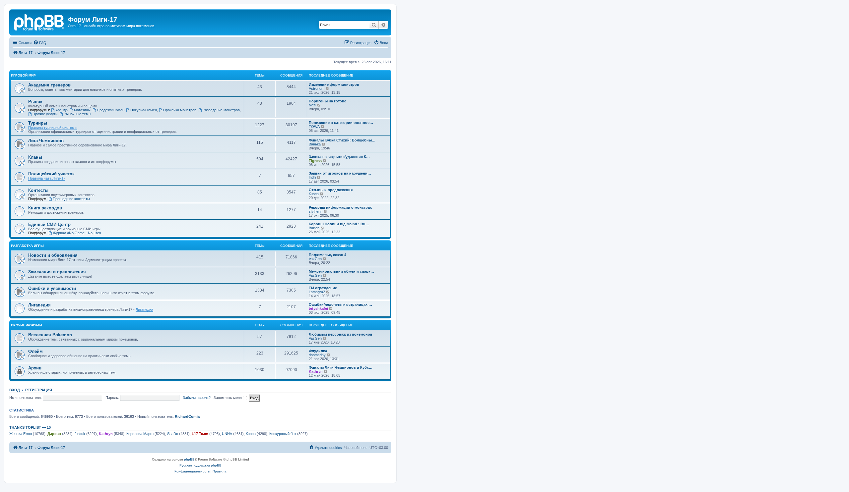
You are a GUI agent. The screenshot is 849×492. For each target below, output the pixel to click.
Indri (312, 177)
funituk (80, 434)
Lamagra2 (317, 292)
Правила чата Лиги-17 (46, 178)
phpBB (189, 459)
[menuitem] (39, 43)
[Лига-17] (39, 21)
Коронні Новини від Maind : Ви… (339, 224)
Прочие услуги (45, 114)
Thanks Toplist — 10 (30, 427)
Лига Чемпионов (46, 140)
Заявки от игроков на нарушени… (340, 173)
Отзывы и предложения (331, 190)
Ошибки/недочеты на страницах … (340, 304)
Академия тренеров (49, 84)
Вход (14, 390)
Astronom (316, 88)
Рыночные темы (77, 114)
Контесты (38, 190)
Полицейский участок (51, 173)
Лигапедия (39, 304)
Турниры (37, 123)
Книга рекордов (45, 207)
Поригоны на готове (327, 101)
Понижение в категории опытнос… (341, 123)
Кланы (35, 157)
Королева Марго (140, 434)
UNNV (227, 434)
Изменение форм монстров (334, 84)
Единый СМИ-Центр (49, 224)
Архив (34, 367)
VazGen (315, 259)
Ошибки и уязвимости (52, 288)
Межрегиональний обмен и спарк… (341, 271)
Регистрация (38, 390)
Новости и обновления (53, 255)
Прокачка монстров (179, 110)
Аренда (61, 110)
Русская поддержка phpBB (200, 465)
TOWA (314, 127)
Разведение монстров (221, 110)
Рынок (35, 101)
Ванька (315, 144)
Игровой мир (23, 75)
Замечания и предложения (57, 271)
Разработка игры (27, 245)
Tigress (315, 161)
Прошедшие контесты (71, 199)
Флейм (35, 351)
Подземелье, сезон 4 (327, 255)
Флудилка (318, 351)
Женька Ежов (20, 434)
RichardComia (187, 416)
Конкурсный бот (282, 434)
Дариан (54, 434)
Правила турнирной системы (52, 128)
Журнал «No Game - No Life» (77, 233)
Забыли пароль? (197, 398)
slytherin (315, 211)
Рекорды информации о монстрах (340, 207)
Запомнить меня (228, 398)
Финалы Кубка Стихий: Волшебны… (342, 140)
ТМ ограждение (323, 288)
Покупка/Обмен (143, 110)
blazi (312, 105)
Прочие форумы (26, 325)
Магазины (82, 110)
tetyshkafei (318, 308)
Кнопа (314, 194)
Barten (314, 228)
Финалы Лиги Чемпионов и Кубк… (340, 367)
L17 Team (200, 434)
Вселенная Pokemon (50, 334)
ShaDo (172, 434)
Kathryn (316, 371)
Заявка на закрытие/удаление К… (339, 157)
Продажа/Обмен (110, 110)
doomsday (317, 355)
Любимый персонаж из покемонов (340, 334)
